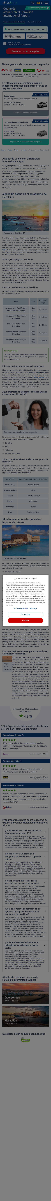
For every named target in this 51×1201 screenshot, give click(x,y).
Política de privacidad (21, 608)
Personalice (25, 614)
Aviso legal (33, 608)
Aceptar (25, 620)
